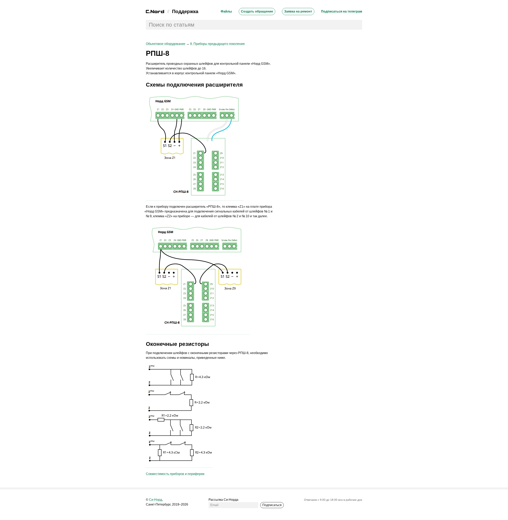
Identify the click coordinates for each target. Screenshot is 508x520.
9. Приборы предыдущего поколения (217, 43)
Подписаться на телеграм (341, 11)
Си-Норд (155, 499)
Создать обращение (257, 11)
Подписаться (272, 505)
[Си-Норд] (155, 12)
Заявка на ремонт (298, 11)
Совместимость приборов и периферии (175, 474)
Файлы (226, 11)
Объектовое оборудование (165, 43)
